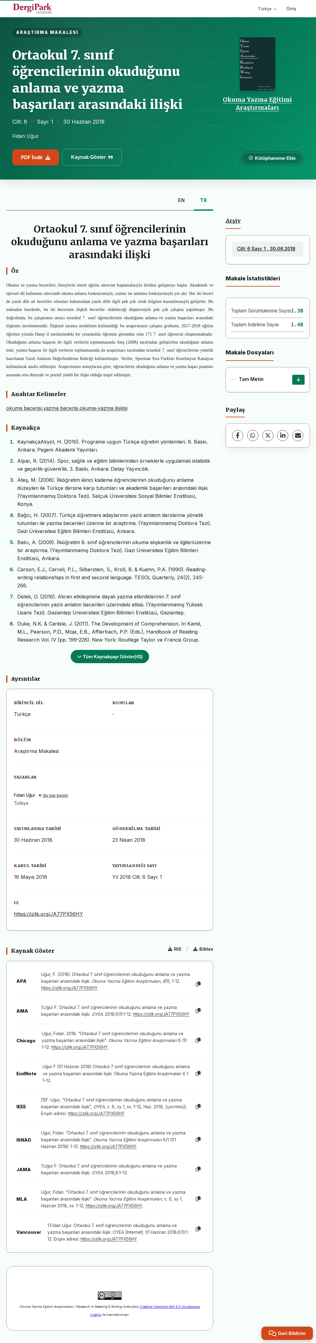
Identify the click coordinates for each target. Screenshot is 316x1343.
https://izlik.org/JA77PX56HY (48, 914)
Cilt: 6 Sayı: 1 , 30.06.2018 (266, 249)
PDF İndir (32, 157)
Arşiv (233, 220)
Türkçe (265, 8)
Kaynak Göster (88, 157)
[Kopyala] (198, 984)
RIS (177, 949)
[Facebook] (237, 435)
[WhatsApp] (252, 435)
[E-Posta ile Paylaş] (297, 435)
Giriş (291, 8)
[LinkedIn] (282, 435)
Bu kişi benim (55, 795)
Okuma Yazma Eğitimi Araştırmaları (257, 103)
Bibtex (206, 949)
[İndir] (298, 380)
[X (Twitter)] (267, 435)
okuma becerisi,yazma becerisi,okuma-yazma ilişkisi (66, 408)
